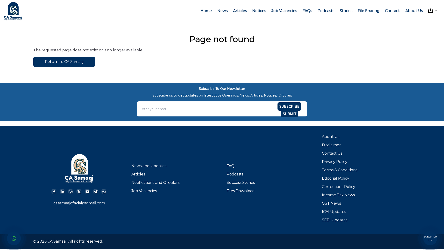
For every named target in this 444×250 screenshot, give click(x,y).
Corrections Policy (338, 186)
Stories (346, 11)
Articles (240, 11)
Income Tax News (338, 195)
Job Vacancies (284, 11)
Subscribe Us (430, 238)
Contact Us (332, 153)
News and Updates (148, 166)
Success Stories (241, 182)
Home (206, 11)
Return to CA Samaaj (64, 61)
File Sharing (368, 11)
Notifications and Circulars (155, 182)
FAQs (307, 11)
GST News (331, 203)
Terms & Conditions (339, 170)
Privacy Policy (334, 161)
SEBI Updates (334, 220)
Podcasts (326, 11)
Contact (392, 11)
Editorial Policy (335, 178)
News (222, 11)
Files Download (241, 191)
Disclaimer (331, 145)
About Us (414, 11)
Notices (259, 11)
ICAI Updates (334, 211)
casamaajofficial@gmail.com (79, 203)
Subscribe (289, 106)
